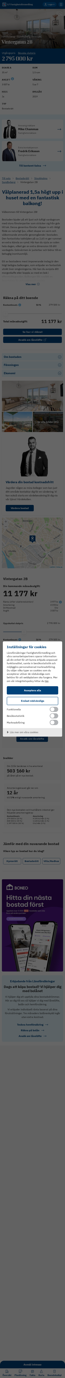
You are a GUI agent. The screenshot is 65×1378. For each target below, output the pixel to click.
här (46, 681)
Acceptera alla (32, 690)
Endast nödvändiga (32, 700)
